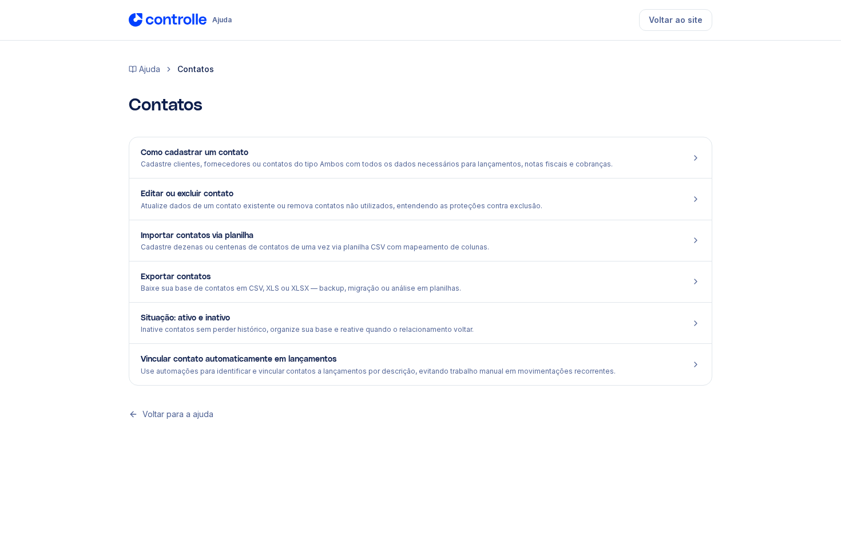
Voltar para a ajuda (177, 414)
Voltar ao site (676, 20)
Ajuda (149, 69)
